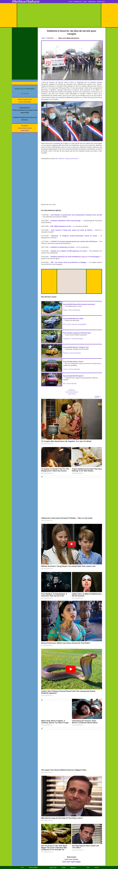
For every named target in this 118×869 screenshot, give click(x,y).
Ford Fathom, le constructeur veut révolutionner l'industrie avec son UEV (76, 215)
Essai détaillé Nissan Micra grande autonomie (79, 304)
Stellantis (61, 158)
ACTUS (70, 1)
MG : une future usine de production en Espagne (68, 262)
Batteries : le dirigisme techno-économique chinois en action (74, 236)
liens (88, 867)
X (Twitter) (25, 93)
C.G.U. (22, 867)
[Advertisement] (59, 15)
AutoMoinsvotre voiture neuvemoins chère (25, 128)
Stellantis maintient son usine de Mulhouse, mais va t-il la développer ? (75, 257)
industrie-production (71, 158)
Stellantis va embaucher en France (62, 247)
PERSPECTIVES (101, 1)
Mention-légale (33, 867)
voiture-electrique (74, 310)
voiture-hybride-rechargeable (76, 324)
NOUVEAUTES (78, 1)
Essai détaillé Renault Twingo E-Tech (76, 347)
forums (63, 867)
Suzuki (65, 369)
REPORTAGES (92, 1)
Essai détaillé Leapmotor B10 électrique (77, 333)
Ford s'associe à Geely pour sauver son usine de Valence (72, 230)
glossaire (73, 867)
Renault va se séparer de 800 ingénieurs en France (69, 251)
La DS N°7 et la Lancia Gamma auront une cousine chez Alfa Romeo (74, 241)
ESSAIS (85, 1)
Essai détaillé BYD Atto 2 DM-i (73, 319)
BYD (64, 324)
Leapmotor (66, 339)
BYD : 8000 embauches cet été (61, 226)
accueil (96, 867)
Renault (65, 353)
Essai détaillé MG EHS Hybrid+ (73, 376)
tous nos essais (71, 859)
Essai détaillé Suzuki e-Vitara (73, 361)
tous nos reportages (71, 861)
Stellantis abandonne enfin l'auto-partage (66, 220)
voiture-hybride (71, 383)
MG (64, 383)
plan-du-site (53, 867)
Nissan (65, 310)
